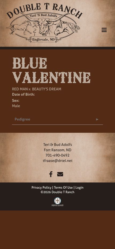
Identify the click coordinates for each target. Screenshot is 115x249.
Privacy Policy (41, 187)
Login (79, 187)
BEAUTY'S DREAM (46, 88)
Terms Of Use (63, 187)
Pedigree (22, 119)
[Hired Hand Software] (58, 201)
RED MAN (20, 88)
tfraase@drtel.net (57, 160)
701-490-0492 (57, 155)
